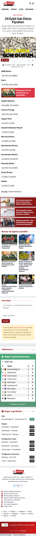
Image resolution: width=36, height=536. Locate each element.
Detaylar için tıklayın (18, 404)
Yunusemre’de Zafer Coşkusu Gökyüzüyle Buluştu (26, 286)
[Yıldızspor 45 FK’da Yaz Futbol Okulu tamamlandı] (9, 239)
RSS (5, 525)
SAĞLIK (5, 516)
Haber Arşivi (8, 506)
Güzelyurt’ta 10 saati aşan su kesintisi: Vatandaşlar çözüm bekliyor (9, 264)
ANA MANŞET (18, 15)
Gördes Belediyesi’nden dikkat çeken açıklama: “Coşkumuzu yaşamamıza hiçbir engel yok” (9, 289)
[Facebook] (14, 485)
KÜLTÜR (13, 516)
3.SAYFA (6, 514)
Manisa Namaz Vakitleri (11, 496)
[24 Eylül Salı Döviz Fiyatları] (18, 47)
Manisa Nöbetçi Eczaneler (12, 491)
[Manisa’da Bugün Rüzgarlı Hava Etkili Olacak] (26, 239)
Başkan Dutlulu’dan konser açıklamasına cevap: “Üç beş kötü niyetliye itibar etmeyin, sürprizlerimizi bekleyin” (25, 266)
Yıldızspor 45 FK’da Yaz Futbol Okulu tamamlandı (9, 246)
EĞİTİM (30, 514)
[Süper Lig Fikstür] (33, 411)
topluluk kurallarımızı (21, 327)
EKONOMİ (29, 9)
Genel (5, 511)
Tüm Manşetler (9, 502)
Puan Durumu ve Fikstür (12, 500)
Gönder (6, 321)
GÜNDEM (5, 9)
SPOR (21, 9)
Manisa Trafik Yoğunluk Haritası (14, 498)
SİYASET (14, 9)
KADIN (23, 514)
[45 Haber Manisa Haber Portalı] (8, 3)
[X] (18, 485)
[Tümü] (33, 349)
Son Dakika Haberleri (11, 504)
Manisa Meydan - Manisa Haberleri (13, 535)
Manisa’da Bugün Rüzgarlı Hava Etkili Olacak (25, 246)
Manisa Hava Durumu (11, 493)
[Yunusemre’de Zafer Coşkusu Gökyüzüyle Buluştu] (26, 279)
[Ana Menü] (33, 3)
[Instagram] (21, 485)
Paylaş (6, 60)
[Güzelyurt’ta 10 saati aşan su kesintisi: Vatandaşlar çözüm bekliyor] (9, 256)
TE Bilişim (23, 531)
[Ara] (30, 3)
